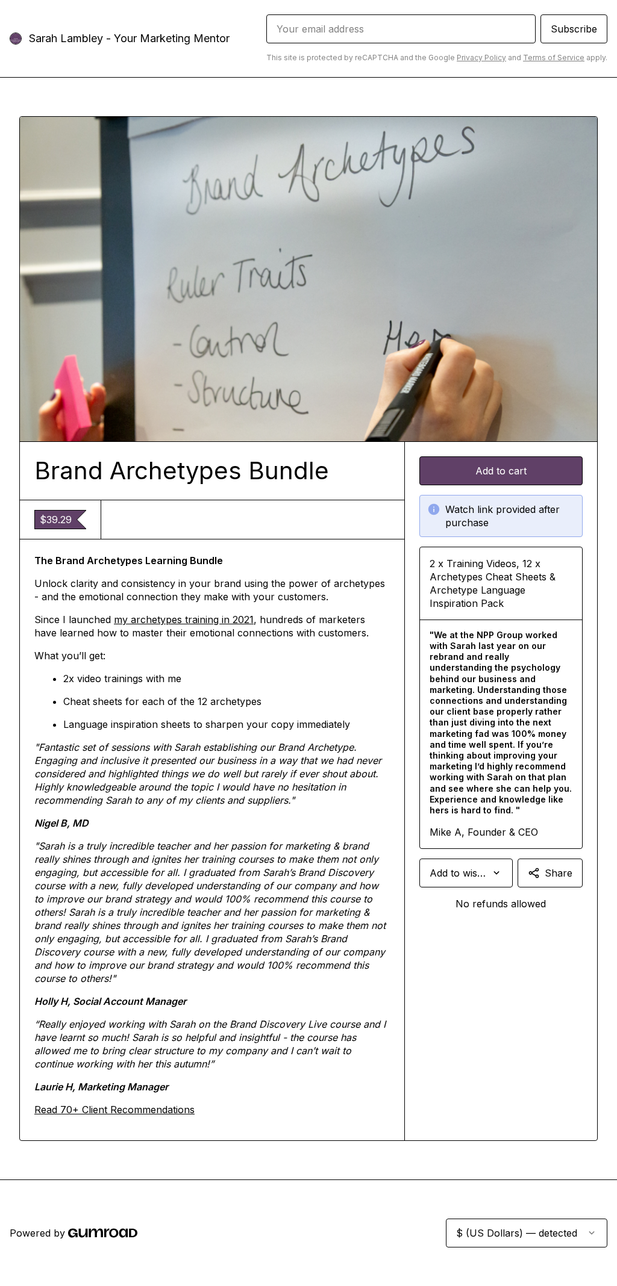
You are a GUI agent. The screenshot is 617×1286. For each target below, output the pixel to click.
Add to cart (501, 471)
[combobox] (466, 873)
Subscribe (574, 29)
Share (558, 873)
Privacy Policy (481, 57)
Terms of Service (553, 57)
